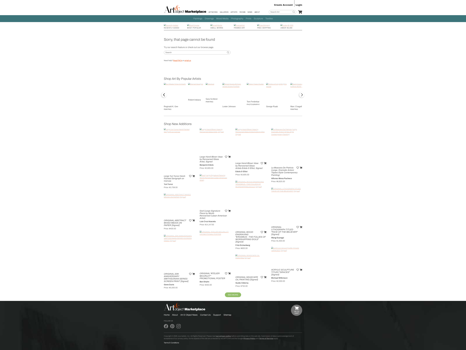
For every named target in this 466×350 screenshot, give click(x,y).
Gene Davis (169, 285)
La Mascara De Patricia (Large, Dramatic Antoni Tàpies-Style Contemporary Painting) (284, 171)
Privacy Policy (249, 338)
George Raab (272, 106)
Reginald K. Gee (171, 106)
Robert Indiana (194, 100)
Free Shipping (264, 27)
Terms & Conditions (171, 343)
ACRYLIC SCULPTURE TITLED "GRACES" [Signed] (282, 272)
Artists (234, 12)
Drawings (209, 18)
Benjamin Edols (207, 165)
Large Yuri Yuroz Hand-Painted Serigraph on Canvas (175, 178)
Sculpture (258, 18)
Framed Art (239, 27)
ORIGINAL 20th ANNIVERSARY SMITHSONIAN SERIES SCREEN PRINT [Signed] (176, 277)
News (250, 12)
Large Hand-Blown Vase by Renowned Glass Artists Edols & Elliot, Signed (248, 165)
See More (233, 295)
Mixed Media (222, 18)
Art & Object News (189, 315)
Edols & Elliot (241, 171)
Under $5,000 (286, 27)
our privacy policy (223, 336)
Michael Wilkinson (279, 278)
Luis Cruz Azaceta (208, 221)
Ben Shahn (204, 282)
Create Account (283, 5)
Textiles (269, 18)
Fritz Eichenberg (242, 245)
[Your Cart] (300, 12)
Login (299, 5)
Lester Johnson (229, 106)
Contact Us (205, 315)
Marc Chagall (296, 106)
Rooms (242, 12)
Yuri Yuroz (168, 184)
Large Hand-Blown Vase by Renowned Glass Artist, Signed (211, 159)
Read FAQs (177, 60)
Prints (248, 18)
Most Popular (194, 27)
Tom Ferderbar (253, 102)
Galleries (224, 12)
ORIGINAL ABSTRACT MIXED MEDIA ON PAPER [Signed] (175, 222)
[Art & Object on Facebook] (166, 326)
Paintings (197, 18)
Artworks (213, 12)
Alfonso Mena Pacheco (281, 178)
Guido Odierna (241, 283)
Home (167, 315)
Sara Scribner (212, 99)
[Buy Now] (193, 176)
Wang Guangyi (277, 238)
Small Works (216, 27)
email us (187, 60)
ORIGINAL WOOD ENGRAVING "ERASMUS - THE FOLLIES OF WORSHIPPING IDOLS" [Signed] (250, 237)
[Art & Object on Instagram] (178, 326)
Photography (237, 18)
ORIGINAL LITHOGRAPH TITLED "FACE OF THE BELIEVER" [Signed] (284, 231)
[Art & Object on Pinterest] (172, 326)
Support (217, 315)
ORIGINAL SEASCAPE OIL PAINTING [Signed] (246, 278)
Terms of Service (266, 338)
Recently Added (171, 27)
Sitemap (227, 315)
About (257, 12)
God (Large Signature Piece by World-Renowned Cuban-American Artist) (213, 214)
